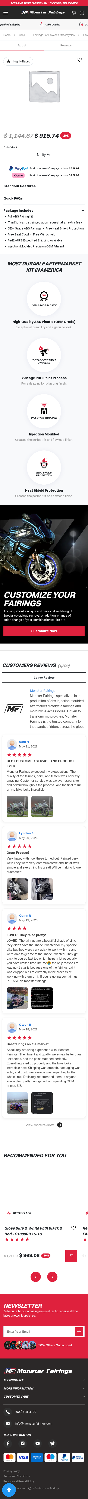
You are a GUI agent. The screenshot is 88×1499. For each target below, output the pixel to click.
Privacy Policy (11, 1471)
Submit (79, 1331)
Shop (22, 35)
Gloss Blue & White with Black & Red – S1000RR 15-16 (33, 1231)
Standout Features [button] (19, 186)
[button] (44, 1125)
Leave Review (44, 677)
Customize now (44, 631)
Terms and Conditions (16, 1476)
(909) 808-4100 (69, 3)
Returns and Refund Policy (18, 1481)
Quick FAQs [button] (13, 198)
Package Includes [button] (18, 210)
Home (6, 35)
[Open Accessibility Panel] (9, 1490)
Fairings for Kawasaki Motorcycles (54, 35)
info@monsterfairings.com (33, 1423)
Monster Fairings (42, 690)
